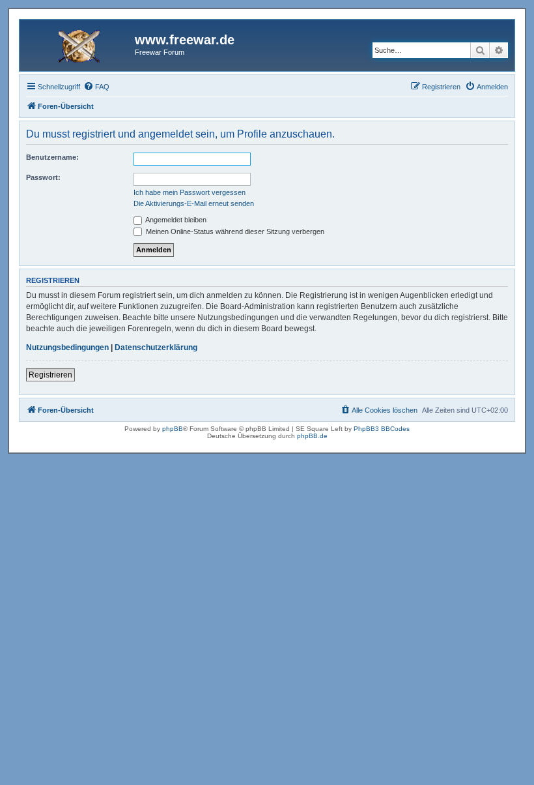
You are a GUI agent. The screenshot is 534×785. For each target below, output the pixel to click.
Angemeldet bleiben (175, 220)
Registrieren (50, 374)
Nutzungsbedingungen (67, 347)
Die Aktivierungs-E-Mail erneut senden (194, 203)
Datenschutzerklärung (156, 347)
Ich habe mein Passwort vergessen (190, 192)
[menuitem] (96, 87)
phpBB (172, 428)
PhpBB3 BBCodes (382, 428)
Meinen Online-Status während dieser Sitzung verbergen (234, 231)
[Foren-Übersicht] (79, 44)
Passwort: (43, 177)
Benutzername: (52, 157)
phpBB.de (312, 435)
